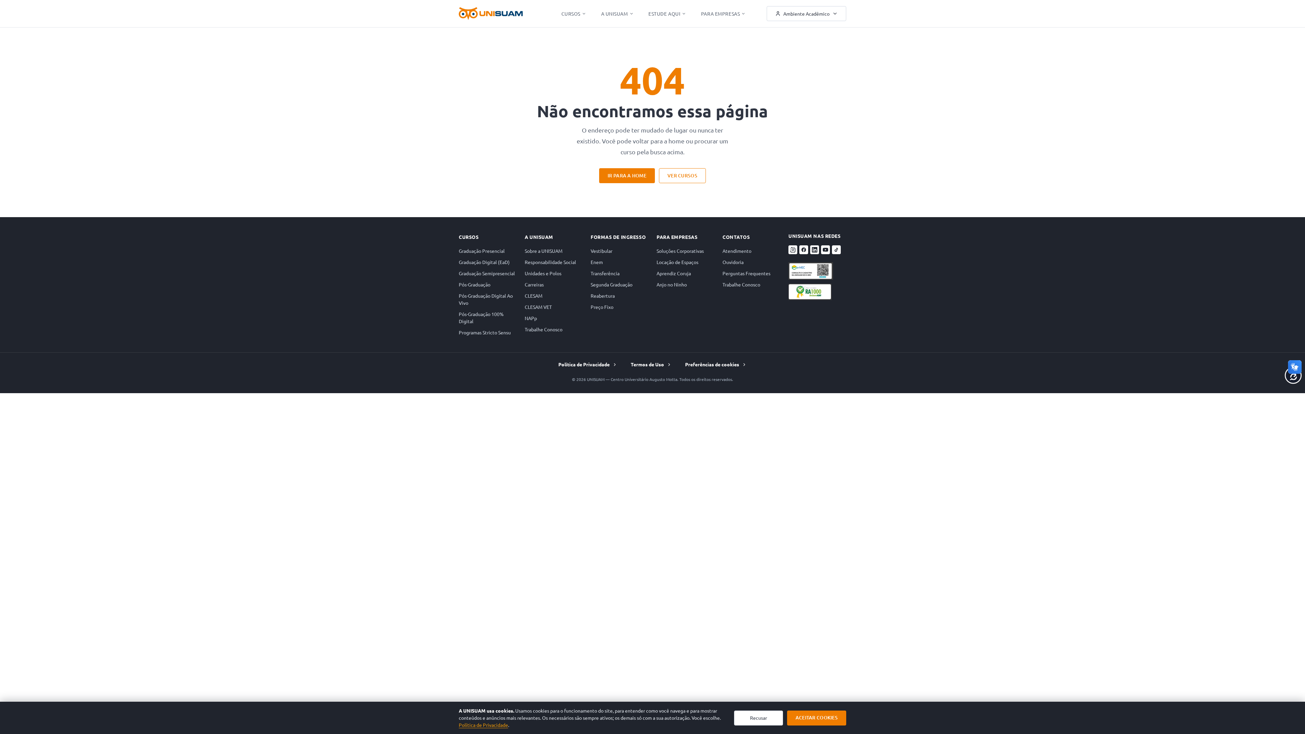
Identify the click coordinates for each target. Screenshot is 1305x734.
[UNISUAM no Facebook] (803, 249)
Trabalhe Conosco (543, 329)
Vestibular (601, 251)
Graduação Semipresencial (487, 273)
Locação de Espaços (677, 262)
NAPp (531, 318)
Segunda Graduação (611, 284)
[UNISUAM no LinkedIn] (814, 249)
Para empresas (677, 237)
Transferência (605, 273)
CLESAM (533, 296)
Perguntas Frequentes (746, 273)
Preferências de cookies (712, 364)
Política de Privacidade (584, 364)
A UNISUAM (614, 14)
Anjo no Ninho (672, 284)
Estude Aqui (664, 14)
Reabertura (603, 296)
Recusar (758, 718)
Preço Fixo (602, 307)
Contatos (736, 237)
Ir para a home (627, 175)
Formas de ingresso (618, 237)
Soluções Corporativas (680, 251)
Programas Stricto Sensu (485, 332)
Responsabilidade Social (550, 262)
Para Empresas (720, 14)
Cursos (570, 14)
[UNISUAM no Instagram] (792, 249)
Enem (597, 262)
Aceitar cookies (817, 717)
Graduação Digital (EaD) (484, 262)
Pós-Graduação (474, 284)
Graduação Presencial (482, 251)
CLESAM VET (538, 307)
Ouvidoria (733, 262)
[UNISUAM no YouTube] (825, 249)
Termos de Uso (647, 364)
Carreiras (534, 284)
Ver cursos (682, 175)
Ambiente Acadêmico (806, 14)
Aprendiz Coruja (674, 273)
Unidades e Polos (543, 273)
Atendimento (737, 251)
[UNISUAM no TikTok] (836, 249)
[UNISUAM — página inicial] (491, 13)
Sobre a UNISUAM (543, 251)
